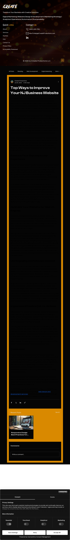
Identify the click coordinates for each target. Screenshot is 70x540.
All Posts (11, 71)
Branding (20, 71)
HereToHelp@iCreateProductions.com (42, 33)
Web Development (32, 71)
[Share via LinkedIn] (20, 402)
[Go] (62, 60)
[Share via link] (25, 402)
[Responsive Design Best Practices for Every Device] (21, 422)
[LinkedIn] (27, 37)
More (57, 71)
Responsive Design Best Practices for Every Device (19, 434)
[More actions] (58, 82)
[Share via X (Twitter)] (16, 402)
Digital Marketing (47, 71)
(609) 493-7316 (34, 29)
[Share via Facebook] (11, 402)
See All (58, 412)
